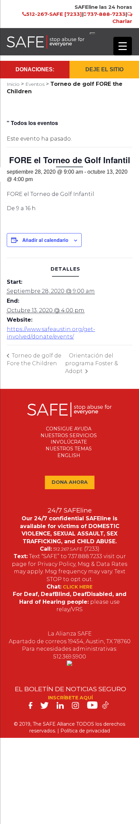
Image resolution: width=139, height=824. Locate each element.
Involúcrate (69, 442)
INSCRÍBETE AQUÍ (70, 698)
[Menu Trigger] (122, 46)
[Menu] (92, 33)
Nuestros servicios (68, 435)
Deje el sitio (104, 69)
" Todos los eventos (32, 123)
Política (69, 731)
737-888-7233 (106, 14)
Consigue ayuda (68, 429)
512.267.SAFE (68, 549)
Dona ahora (70, 482)
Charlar (122, 21)
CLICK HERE (77, 587)
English (68, 455)
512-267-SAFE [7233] (54, 14)
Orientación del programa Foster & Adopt (91, 363)
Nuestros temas (69, 449)
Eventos (35, 84)
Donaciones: (35, 69)
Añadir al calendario (45, 239)
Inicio (13, 84)
